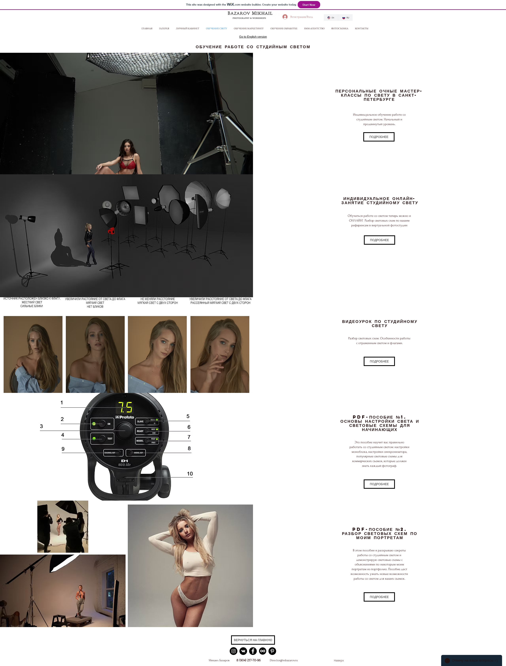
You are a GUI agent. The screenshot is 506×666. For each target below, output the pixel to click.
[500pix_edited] (262, 651)
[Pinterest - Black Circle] (272, 651)
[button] (165, 28)
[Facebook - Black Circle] (253, 651)
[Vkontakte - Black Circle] (243, 651)
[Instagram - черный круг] (233, 651)
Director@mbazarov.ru (284, 660)
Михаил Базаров (219, 660)
